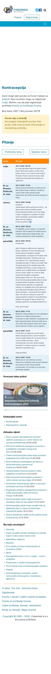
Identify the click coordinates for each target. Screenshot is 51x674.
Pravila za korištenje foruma (26, 105)
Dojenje (9, 569)
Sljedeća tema (38, 152)
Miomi (8, 552)
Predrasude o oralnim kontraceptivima (23, 562)
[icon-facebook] (40, 10)
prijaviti (6, 99)
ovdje (5, 102)
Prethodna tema (13, 152)
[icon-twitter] (37, 10)
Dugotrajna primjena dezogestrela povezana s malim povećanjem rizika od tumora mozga (26, 493)
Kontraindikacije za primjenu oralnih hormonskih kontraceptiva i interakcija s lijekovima (23, 576)
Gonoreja (10, 529)
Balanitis (9, 543)
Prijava (17, 17)
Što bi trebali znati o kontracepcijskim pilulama (26, 566)
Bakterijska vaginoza (15, 539)
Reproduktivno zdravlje (16, 425)
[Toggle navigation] (45, 24)
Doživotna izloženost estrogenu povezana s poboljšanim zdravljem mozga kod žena (25, 449)
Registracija (32, 17)
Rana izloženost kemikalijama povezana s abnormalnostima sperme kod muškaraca (24, 464)
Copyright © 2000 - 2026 (16, 616)
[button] (5, 396)
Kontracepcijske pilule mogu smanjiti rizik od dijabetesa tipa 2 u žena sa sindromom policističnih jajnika (25, 508)
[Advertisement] (25, 53)
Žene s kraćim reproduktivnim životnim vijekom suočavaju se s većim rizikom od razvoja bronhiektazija (24, 440)
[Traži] (45, 10)
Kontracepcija (12, 421)
